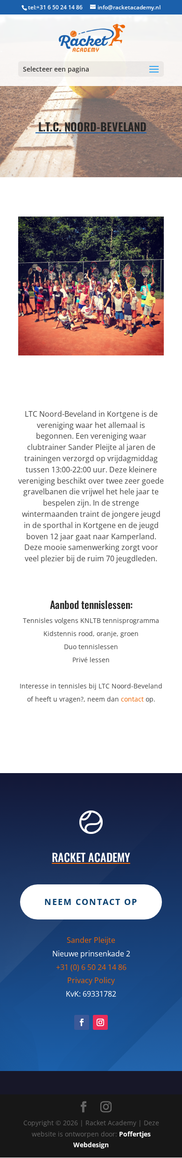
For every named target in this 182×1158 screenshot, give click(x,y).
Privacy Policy (91, 980)
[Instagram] (106, 1107)
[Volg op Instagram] (100, 1022)
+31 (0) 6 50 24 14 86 (91, 967)
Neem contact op (91, 901)
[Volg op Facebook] (81, 1022)
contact (132, 699)
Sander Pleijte (91, 940)
